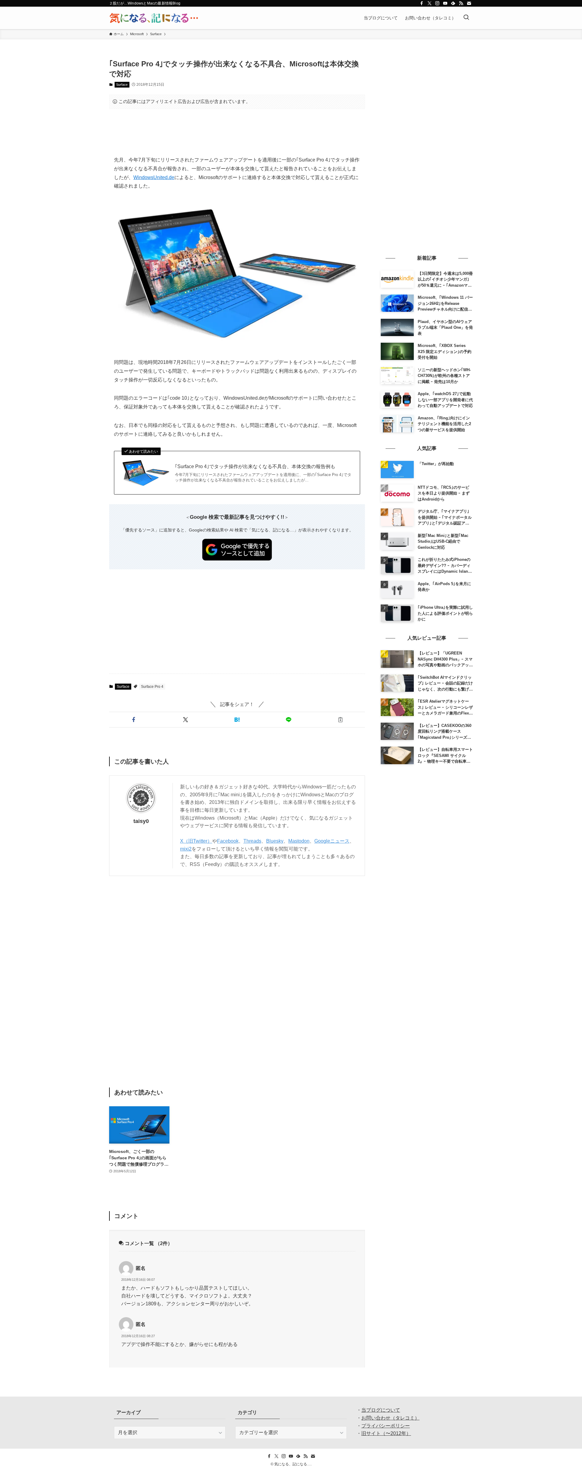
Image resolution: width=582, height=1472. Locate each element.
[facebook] (422, 3)
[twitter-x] (429, 3)
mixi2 (186, 848)
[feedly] (453, 3)
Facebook (228, 841)
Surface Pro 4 (152, 686)
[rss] (461, 3)
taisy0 (141, 821)
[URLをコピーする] (340, 719)
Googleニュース (332, 841)
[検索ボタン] (466, 18)
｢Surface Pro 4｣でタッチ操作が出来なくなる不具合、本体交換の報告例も (255, 466)
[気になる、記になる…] (153, 18)
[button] (133, 719)
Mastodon (298, 841)
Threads (252, 841)
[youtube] (445, 3)
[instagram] (437, 3)
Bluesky (274, 841)
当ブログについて (380, 1410)
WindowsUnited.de (153, 177)
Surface (122, 84)
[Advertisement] (237, 132)
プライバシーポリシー (385, 1425)
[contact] (469, 3)
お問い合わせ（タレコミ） (390, 1417)
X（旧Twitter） (196, 841)
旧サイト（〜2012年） (386, 1433)
